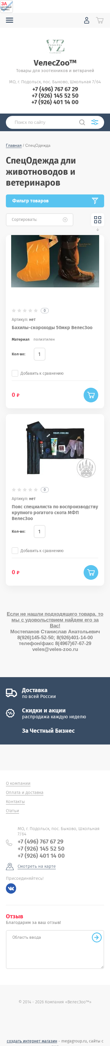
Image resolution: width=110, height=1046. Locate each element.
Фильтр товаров (30, 201)
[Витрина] (97, 219)
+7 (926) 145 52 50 (55, 95)
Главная (14, 145)
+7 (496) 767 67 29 (55, 89)
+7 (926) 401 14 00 (55, 102)
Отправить (97, 937)
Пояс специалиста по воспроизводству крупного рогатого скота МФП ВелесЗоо (55, 512)
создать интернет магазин (32, 1041)
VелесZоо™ (55, 63)
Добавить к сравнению (42, 373)
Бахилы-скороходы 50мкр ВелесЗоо (52, 327)
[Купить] (91, 395)
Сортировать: (24, 219)
